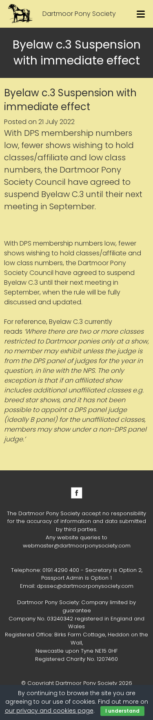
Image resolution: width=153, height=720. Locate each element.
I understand (122, 710)
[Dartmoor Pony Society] (20, 13)
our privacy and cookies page (49, 711)
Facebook (77, 493)
